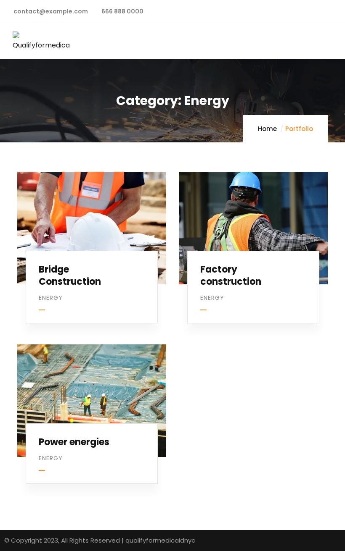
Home (267, 128)
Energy (51, 298)
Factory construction (230, 275)
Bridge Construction (70, 275)
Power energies (74, 442)
